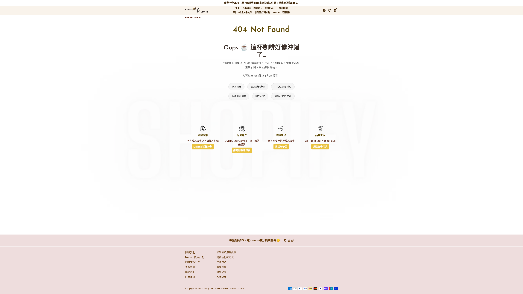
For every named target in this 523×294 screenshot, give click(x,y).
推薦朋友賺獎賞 (241, 150)
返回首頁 (236, 86)
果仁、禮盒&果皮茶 (242, 12)
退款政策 (221, 272)
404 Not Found (192, 17)
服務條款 (221, 267)
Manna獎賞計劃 (202, 146)
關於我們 (260, 96)
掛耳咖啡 (283, 8)
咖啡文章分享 (192, 262)
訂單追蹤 (190, 277)
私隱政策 (221, 277)
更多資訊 (190, 267)
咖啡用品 (270, 8)
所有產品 (247, 8)
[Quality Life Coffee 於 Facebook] (285, 240)
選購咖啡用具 (239, 96)
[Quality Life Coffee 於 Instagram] (289, 240)
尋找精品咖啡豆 (282, 86)
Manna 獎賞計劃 (281, 12)
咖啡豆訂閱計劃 (262, 12)
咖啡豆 (258, 8)
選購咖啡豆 (281, 146)
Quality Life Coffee (212, 288)
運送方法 (221, 262)
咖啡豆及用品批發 (226, 252)
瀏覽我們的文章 (282, 96)
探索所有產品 (257, 86)
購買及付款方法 (225, 257)
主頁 (237, 8)
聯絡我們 (190, 272)
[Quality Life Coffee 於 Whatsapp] (292, 240)
